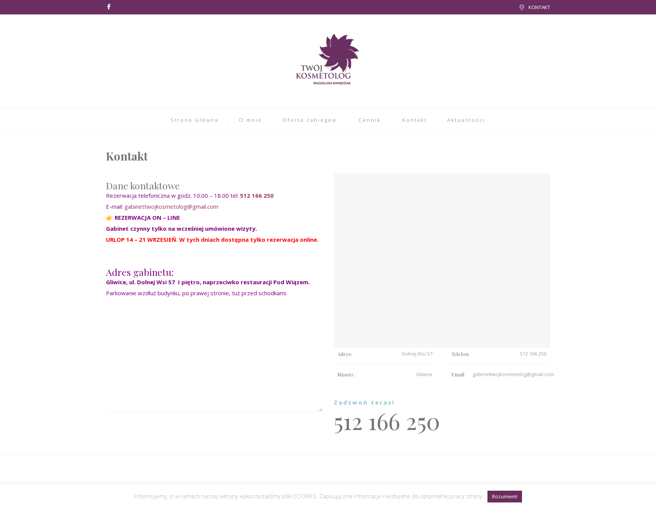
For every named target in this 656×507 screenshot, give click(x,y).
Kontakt (414, 120)
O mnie (250, 120)
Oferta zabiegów (309, 120)
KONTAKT (539, 7)
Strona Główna (194, 120)
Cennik (369, 120)
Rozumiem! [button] (504, 496)
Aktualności (466, 120)
